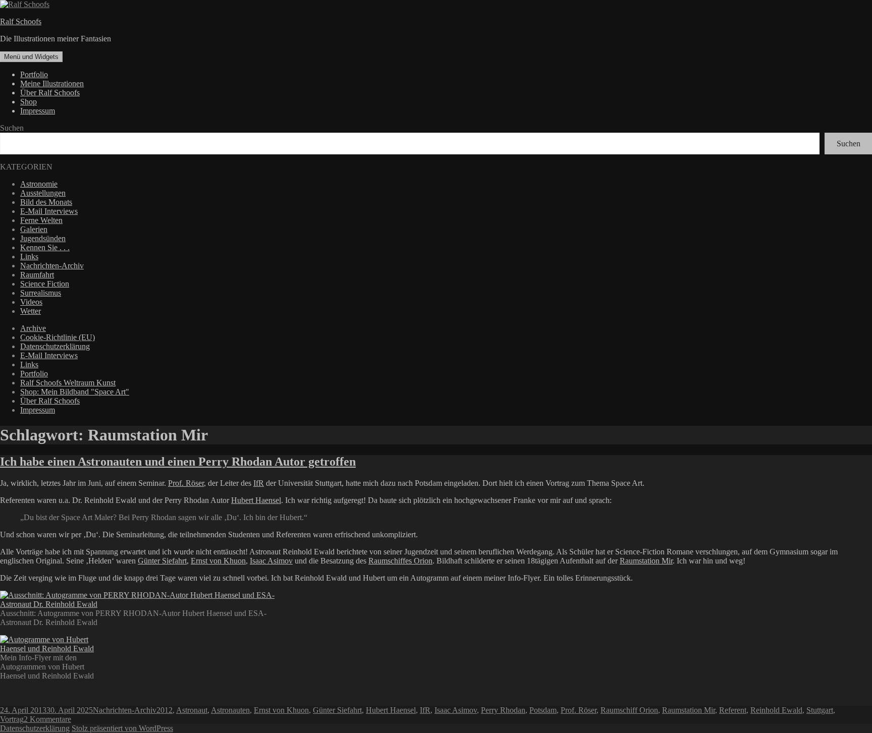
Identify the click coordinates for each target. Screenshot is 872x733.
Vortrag (12, 719)
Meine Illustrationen (52, 83)
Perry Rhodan (503, 710)
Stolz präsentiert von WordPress (122, 728)
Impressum (37, 110)
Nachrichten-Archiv (52, 265)
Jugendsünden (43, 238)
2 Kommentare (47, 719)
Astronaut (191, 710)
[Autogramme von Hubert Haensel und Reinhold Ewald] (48, 648)
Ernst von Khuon (218, 560)
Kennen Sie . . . (45, 247)
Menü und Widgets (31, 57)
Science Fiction (44, 283)
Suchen (12, 128)
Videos (31, 302)
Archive (33, 328)
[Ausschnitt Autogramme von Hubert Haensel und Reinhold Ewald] (139, 604)
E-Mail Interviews (49, 211)
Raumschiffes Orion (400, 560)
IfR (258, 483)
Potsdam (543, 710)
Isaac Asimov (271, 560)
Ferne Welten (41, 220)
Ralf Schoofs (20, 21)
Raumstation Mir (646, 560)
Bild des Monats (46, 202)
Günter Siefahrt (162, 560)
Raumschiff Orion (629, 710)
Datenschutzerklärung (55, 346)
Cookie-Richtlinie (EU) (57, 337)
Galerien (33, 229)
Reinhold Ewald (776, 710)
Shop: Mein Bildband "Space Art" (74, 391)
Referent (732, 710)
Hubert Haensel (256, 500)
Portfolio (34, 74)
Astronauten (230, 710)
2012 (164, 710)
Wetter (30, 311)
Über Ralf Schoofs (50, 92)
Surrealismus (40, 293)
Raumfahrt (37, 274)
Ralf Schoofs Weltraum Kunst (68, 382)
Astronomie (39, 184)
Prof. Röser (186, 483)
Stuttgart (819, 710)
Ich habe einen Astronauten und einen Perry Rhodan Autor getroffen (178, 461)
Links (29, 256)
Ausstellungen (43, 193)
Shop (28, 101)
